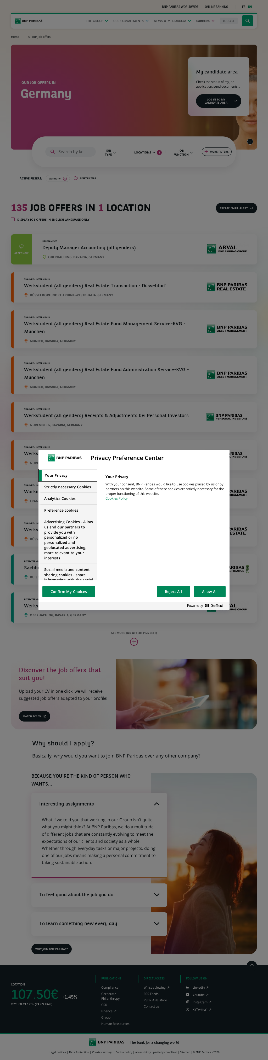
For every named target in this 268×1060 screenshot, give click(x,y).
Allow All (209, 591)
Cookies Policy (116, 498)
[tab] (68, 475)
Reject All (173, 591)
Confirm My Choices (69, 591)
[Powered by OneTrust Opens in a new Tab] (207, 606)
